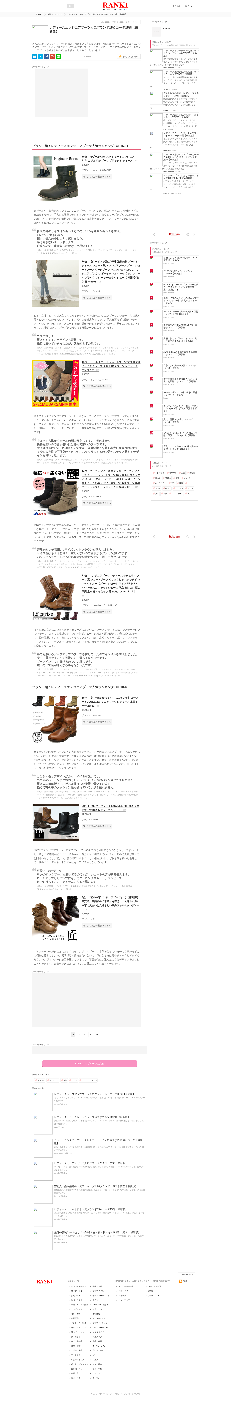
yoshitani (166, 89)
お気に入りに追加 (130, 57)
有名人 (168, 488)
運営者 (151, 1291)
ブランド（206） (118, 22)
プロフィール (177, 494)
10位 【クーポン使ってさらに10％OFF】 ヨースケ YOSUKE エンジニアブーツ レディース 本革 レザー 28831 (110, 701)
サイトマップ (124, 1300)
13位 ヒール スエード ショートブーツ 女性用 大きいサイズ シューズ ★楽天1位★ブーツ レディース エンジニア (111, 366)
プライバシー (153, 1295)
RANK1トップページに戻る (89, 1063)
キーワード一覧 (154, 1286)
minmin (57, 1104)
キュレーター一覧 (126, 1286)
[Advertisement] (61, 93)
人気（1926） (105, 22)
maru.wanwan (59, 1153)
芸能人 (168, 478)
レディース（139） (133, 22)
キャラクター (160, 483)
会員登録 (176, 6)
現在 (189, 494)
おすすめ (173, 473)
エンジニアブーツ (89, 1080)
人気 (65, 1080)
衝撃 (177, 478)
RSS (185, 1281)
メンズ (190, 488)
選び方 (192, 473)
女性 (165, 494)
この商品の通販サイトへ (99, 176)
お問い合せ (123, 1291)
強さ (157, 494)
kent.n (56, 1196)
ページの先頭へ (185, 1274)
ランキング (160, 473)
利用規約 (122, 1295)
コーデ (74, 1080)
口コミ (158, 478)
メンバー (187, 478)
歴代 (173, 483)
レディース (54, 1080)
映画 (181, 483)
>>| (97, 1034)
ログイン (188, 6)
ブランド (41, 1080)
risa (55, 1127)
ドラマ (158, 488)
